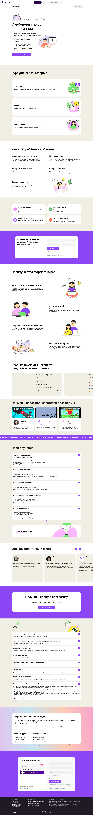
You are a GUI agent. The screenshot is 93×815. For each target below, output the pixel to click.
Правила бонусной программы (33, 803)
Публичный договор (31, 799)
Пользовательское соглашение (33, 805)
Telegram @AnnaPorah (16, 805)
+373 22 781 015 (14, 799)
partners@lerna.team (15, 806)
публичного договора (59, 255)
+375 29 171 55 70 (13, 7)
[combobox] (49, 244)
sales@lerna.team (15, 802)
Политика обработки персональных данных (36, 801)
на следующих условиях (58, 786)
